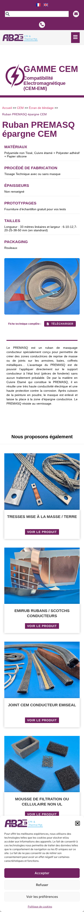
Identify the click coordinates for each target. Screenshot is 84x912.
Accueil (7, 108)
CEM (20, 108)
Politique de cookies (40, 906)
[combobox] (37, 14)
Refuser (42, 885)
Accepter (42, 873)
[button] (77, 823)
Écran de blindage (41, 108)
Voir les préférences (42, 897)
